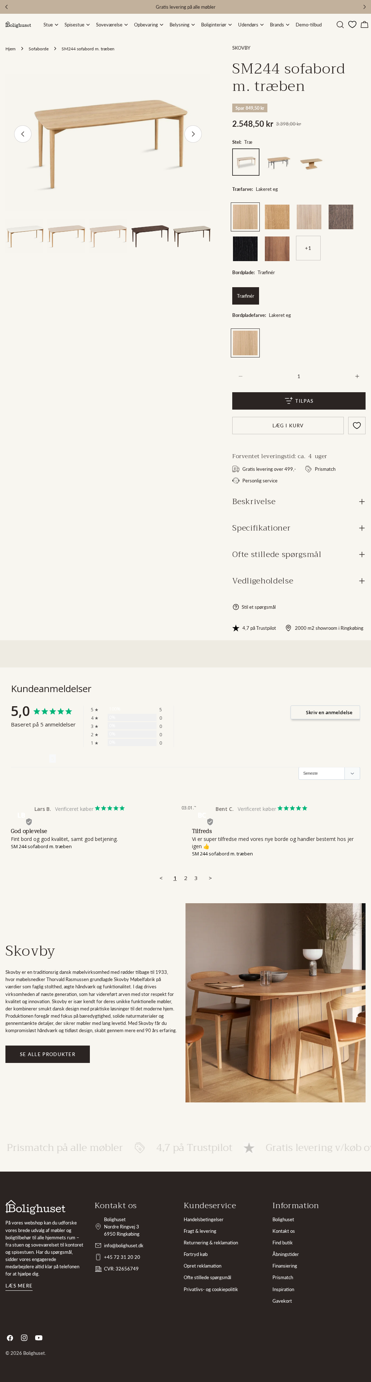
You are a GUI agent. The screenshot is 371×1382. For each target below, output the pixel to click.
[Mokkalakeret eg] (341, 217)
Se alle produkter (47, 1054)
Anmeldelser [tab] (30, 758)
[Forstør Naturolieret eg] (284, 210)
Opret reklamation (202, 1266)
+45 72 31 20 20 (122, 1257)
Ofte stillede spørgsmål (207, 1277)
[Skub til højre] (193, 134)
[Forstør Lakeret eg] (252, 210)
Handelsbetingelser (204, 1219)
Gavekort (282, 1301)
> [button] (210, 877)
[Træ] (245, 162)
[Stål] (278, 162)
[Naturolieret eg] (277, 217)
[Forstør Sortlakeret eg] (252, 242)
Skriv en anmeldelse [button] (329, 712)
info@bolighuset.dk (123, 1245)
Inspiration (283, 1289)
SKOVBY (241, 48)
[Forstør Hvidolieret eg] (316, 210)
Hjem (10, 48)
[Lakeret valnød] (277, 248)
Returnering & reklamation (211, 1242)
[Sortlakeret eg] (245, 248)
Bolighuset (283, 1219)
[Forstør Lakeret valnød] (284, 242)
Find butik (282, 1242)
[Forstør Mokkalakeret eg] (348, 210)
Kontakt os (283, 1231)
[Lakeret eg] (245, 217)
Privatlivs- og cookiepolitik (211, 1289)
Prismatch (282, 1277)
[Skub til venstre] (23, 134)
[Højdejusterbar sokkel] (311, 162)
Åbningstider (285, 1254)
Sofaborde (39, 48)
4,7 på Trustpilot (259, 628)
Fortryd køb (196, 1254)
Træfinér (245, 296)
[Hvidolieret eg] (309, 217)
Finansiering (284, 1266)
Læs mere (19, 1286)
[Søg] (340, 24)
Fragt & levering (200, 1231)
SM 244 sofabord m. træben (41, 846)
